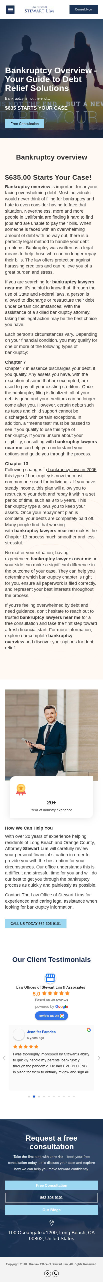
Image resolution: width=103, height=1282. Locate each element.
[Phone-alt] (55, 1273)
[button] (10, 9)
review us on (49, 1015)
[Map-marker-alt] (47, 1273)
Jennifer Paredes (41, 1031)
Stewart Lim (35, 848)
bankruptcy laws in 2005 (72, 469)
